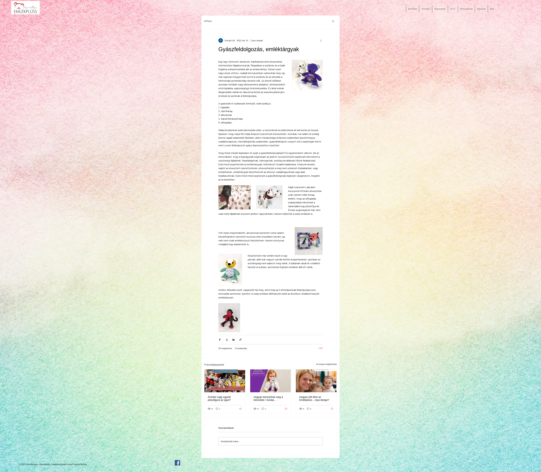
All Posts (208, 21)
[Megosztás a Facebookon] (219, 339)
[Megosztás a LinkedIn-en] (233, 339)
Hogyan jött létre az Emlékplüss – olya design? (314, 398)
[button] (333, 21)
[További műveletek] (321, 40)
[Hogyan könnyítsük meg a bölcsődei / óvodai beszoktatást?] (270, 380)
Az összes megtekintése (326, 364)
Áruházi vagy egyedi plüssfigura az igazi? (219, 398)
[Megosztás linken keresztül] (240, 339)
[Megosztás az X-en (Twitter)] (226, 339)
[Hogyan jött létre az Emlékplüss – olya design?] (316, 380)
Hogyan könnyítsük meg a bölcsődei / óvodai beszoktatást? (268, 399)
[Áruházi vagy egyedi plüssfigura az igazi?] (224, 380)
